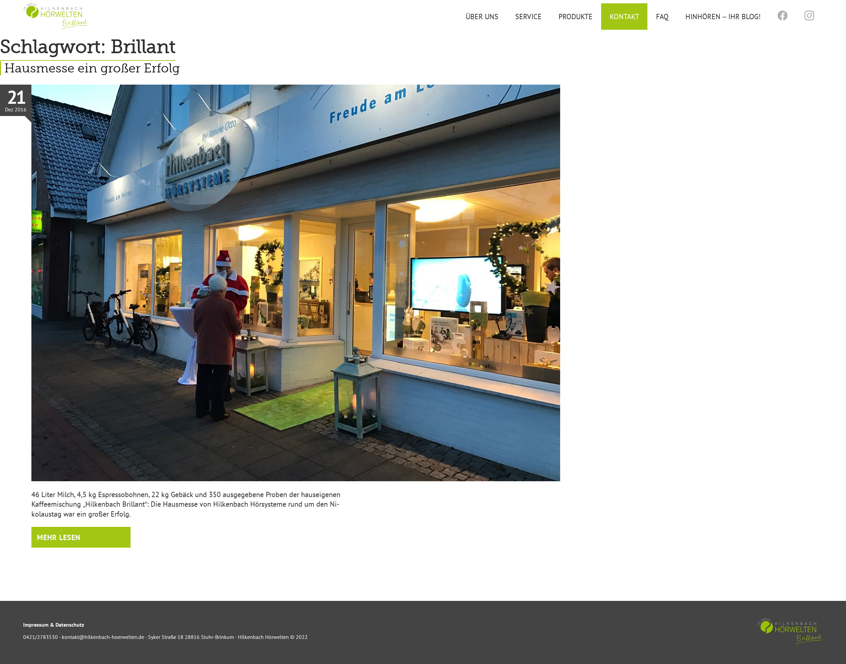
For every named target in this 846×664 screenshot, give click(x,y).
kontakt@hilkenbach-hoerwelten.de (103, 637)
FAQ (662, 16)
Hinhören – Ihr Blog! (723, 16)
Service (528, 16)
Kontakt (624, 16)
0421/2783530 (40, 637)
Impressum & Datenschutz (53, 624)
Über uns (482, 16)
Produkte (575, 16)
